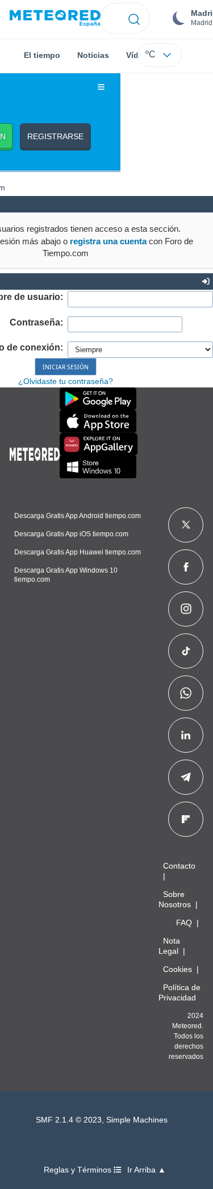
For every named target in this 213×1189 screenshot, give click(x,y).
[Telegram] (185, 777)
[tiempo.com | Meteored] (35, 452)
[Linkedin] (185, 735)
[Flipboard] (186, 819)
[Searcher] (134, 18)
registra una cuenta (108, 241)
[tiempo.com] (55, 18)
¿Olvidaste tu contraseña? (65, 381)
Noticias (93, 55)
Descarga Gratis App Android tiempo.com (77, 516)
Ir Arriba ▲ (146, 1170)
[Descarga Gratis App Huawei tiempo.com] (99, 444)
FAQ (184, 922)
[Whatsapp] (185, 693)
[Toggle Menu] (101, 87)
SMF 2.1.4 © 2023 (69, 1120)
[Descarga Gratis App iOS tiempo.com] (98, 421)
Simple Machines (137, 1120)
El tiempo (42, 55)
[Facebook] (186, 567)
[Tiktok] (186, 651)
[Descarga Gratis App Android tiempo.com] (98, 398)
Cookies (177, 969)
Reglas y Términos (79, 1170)
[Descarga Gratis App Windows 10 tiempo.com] (98, 467)
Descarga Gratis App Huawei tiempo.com (77, 552)
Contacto (179, 865)
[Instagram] (186, 609)
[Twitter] (186, 525)
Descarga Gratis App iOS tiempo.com (71, 534)
